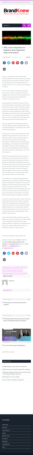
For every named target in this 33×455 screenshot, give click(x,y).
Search (16, 273)
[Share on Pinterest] (17, 63)
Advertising (6, 267)
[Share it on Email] (26, 63)
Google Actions (14, 135)
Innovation (5, 438)
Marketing (4, 441)
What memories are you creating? (10, 377)
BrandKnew (18, 267)
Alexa (11, 267)
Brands (25, 267)
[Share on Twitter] (8, 63)
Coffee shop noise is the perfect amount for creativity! (17, 2)
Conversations (6, 430)
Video (3, 447)
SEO (21, 273)
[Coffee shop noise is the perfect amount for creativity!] (16, 298)
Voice (25, 273)
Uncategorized (6, 444)
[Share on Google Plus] (13, 63)
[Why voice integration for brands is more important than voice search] (16, 38)
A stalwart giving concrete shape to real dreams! (14, 366)
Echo (4, 270)
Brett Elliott (7, 57)
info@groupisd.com (15, 246)
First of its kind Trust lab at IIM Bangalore (14, 345)
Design (4, 433)
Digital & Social (6, 436)
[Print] (4, 70)
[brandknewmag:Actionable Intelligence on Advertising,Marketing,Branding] (16, 11)
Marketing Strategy (8, 273)
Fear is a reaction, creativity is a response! (13, 380)
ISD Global (19, 270)
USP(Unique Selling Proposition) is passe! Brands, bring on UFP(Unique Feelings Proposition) (16, 373)
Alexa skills (23, 135)
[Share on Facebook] (4, 63)
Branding (28, 57)
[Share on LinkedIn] (21, 63)
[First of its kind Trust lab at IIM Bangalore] (16, 336)
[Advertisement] (17, 19)
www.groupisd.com (8, 248)
